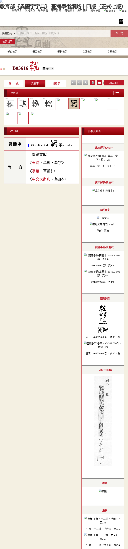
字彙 (35, 171)
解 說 (14, 83)
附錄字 (56, 83)
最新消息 (17, 10)
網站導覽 (96, 10)
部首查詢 (12, 51)
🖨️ (92, 82)
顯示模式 (82, 10)
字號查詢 (112, 51)
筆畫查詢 (37, 51)
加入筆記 (114, 83)
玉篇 (35, 163)
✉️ (99, 82)
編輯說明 (43, 10)
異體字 (35, 83)
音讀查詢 (87, 51)
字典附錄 (56, 10)
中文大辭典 (41, 179)
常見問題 (30, 10)
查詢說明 (7, 41)
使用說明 (69, 10)
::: (8, 10)
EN (121, 20)
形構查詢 (62, 51)
